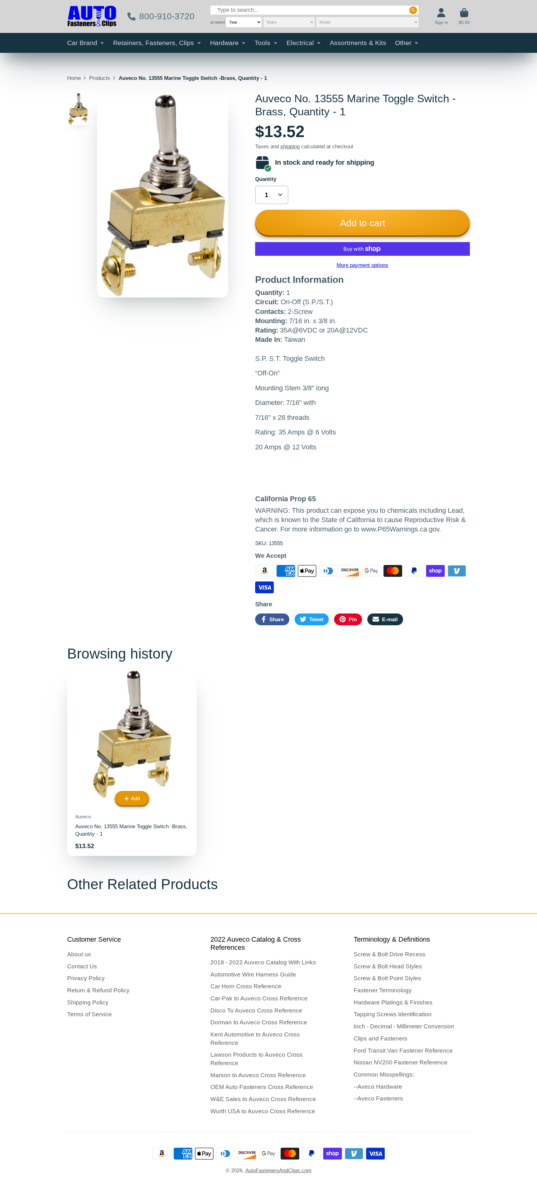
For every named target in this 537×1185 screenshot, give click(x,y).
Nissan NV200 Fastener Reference (401, 1062)
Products (99, 78)
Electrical (300, 42)
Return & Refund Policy (98, 990)
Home (74, 78)
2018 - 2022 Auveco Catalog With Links (263, 962)
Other (403, 42)
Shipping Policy (87, 1002)
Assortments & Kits (358, 42)
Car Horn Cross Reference (246, 986)
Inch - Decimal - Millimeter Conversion (404, 1026)
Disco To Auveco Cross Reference (256, 1010)
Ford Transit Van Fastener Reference (403, 1050)
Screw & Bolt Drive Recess (389, 954)
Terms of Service (89, 1014)
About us (79, 954)
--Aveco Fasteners (378, 1098)
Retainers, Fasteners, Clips (153, 42)
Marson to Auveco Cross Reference (258, 1075)
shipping (290, 146)
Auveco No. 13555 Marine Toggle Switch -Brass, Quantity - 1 (132, 762)
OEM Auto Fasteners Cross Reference (261, 1087)
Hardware (224, 42)
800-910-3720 (166, 16)
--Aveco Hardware (378, 1086)
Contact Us (82, 966)
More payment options (362, 265)
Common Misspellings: (384, 1074)
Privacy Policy (86, 978)
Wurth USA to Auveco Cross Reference (262, 1111)
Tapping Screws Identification (393, 1014)
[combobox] (314, 10)
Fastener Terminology (383, 990)
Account (441, 16)
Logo (92, 16)
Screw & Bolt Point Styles (387, 978)
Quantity (265, 179)
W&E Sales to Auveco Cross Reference (263, 1099)
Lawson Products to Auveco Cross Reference (256, 1058)
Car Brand (82, 42)
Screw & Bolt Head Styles (388, 966)
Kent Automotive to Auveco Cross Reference (255, 1038)
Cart (464, 16)
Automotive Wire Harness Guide (253, 974)
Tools (262, 42)
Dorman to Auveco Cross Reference (258, 1022)
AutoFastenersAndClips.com (278, 1170)
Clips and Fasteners (380, 1038)
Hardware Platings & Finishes (393, 1002)
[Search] (413, 10)
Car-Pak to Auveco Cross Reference (259, 998)
